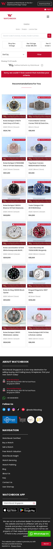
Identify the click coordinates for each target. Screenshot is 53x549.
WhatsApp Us (41, 533)
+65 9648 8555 (12, 398)
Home (18, 29)
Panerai (24, 29)
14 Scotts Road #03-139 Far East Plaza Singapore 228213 (21, 382)
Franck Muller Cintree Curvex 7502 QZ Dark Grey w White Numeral (38, 123)
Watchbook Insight (10, 456)
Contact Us (7, 482)
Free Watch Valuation (11, 451)
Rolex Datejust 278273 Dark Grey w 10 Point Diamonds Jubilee (12, 123)
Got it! (46, 544)
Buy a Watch (7, 442)
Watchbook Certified (11, 438)
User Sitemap (8, 487)
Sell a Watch (7, 447)
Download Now (44, 4)
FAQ (4, 478)
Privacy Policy (16, 546)
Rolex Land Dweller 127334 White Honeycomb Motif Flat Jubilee (13, 250)
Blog (4, 469)
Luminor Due (33, 29)
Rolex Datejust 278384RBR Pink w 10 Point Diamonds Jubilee (13, 165)
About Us (6, 473)
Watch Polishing (9, 464)
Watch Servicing (9, 460)
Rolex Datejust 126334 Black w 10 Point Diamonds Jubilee (13, 208)
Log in (49, 9)
